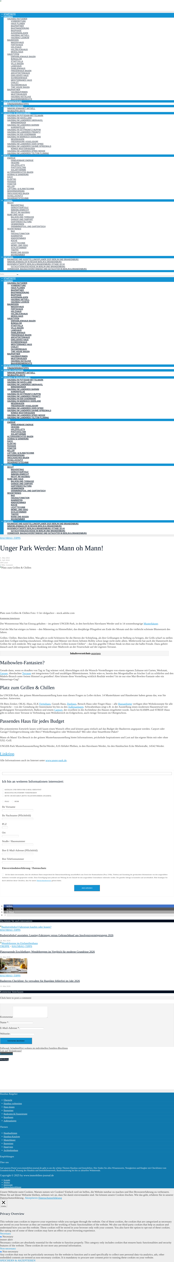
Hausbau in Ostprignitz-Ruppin (24, 130)
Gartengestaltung (21, 222)
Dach (10, 177)
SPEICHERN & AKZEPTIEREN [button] (17, 1260)
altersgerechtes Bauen (20, 172)
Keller (10, 186)
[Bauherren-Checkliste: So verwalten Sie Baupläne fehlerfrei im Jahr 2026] (13, 972)
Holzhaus (16, 47)
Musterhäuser (19, 94)
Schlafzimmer (18, 247)
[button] (8, 906)
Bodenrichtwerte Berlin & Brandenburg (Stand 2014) (36, 264)
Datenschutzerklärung (12, 1187)
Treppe (15, 250)
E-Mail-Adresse (9, 1027)
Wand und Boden (20, 252)
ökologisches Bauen (18, 193)
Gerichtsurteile (19, 207)
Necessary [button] (5, 1233)
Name (4, 1022)
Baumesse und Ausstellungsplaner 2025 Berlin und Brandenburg (43, 259)
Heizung (15, 163)
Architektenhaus (20, 73)
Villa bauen (17, 63)
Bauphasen (8, 1117)
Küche (14, 240)
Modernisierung (16, 191)
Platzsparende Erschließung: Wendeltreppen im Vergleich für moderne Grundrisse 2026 (47, 951)
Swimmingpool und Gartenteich (28, 226)
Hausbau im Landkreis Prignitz (24, 132)
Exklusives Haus (20, 75)
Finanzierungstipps (18, 104)
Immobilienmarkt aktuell (21, 108)
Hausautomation (20, 233)
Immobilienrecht (20, 210)
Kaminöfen (16, 236)
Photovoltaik (18, 167)
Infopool (8, 257)
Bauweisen (13, 40)
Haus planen (18, 23)
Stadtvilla (17, 61)
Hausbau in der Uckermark (21, 134)
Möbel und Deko (19, 245)
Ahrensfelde (18, 127)
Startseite (10, 14)
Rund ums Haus (15, 214)
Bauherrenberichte (21, 99)
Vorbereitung (18, 21)
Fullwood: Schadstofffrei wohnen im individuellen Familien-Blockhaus (34, 1048)
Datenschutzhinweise (44, 880)
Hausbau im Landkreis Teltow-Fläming (28, 153)
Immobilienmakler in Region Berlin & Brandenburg (34, 262)
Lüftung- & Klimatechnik (20, 188)
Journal (8, 200)
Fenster (11, 184)
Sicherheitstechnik (18, 198)
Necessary (7, 1236)
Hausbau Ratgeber (17, 19)
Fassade (11, 181)
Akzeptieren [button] (31, 1197)
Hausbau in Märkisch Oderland (24, 137)
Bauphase (16, 30)
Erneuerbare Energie (22, 160)
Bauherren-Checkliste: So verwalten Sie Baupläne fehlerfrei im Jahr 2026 (40, 980)
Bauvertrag (17, 205)
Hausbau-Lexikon (20, 37)
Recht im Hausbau (20, 212)
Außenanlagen (19, 33)
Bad (13, 231)
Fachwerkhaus (19, 85)
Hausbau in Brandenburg (17, 113)
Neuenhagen (17, 139)
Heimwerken (17, 224)
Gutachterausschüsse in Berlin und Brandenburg (38, 266)
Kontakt (7, 1180)
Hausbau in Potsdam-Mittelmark (25, 115)
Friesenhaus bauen (21, 71)
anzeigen (96, 653)
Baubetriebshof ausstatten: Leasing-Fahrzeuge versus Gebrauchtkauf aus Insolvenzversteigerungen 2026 (56, 935)
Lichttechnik (18, 243)
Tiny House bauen (20, 87)
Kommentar (6, 1016)
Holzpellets (18, 165)
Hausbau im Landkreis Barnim (23, 125)
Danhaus (71, 703)
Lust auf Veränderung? (11, 1050)
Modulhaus (17, 52)
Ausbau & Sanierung (18, 174)
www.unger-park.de (56, 760)
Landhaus (16, 66)
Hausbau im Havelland (19, 118)
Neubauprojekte (16, 111)
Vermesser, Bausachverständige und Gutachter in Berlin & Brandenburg (47, 269)
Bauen (7, 155)
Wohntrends (14, 229)
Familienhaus (18, 68)
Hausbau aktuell (20, 35)
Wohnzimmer (18, 255)
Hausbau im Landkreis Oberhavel (25, 120)
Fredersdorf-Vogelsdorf (24, 141)
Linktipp (7, 754)
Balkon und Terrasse (22, 217)
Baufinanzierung (20, 28)
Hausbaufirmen (19, 92)
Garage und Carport (22, 219)
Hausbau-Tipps (10, 537)
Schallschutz (15, 196)
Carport (58, 709)
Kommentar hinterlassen (10, 618)
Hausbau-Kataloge (21, 96)
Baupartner (17, 26)
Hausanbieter (125, 703)
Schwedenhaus (19, 78)
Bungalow (16, 59)
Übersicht (8, 1100)
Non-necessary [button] (8, 1248)
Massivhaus (17, 42)
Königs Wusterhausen (23, 148)
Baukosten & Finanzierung (15, 1114)
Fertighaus (17, 45)
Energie (11, 158)
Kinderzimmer (18, 238)
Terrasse (26, 673)
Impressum (8, 1185)
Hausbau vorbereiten (13, 1103)
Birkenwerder (18, 122)
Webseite (5, 1033)
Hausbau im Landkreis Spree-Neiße (26, 151)
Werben (7, 1182)
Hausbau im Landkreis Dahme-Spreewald (29, 146)
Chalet (15, 82)
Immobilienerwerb (13, 106)
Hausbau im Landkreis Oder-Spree (25, 144)
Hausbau (8, 16)
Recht (10, 203)
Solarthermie (18, 170)
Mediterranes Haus (21, 80)
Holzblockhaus (19, 49)
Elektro (11, 179)
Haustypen (13, 54)
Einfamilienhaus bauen (23, 56)
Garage (4, 673)
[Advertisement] (54, 1076)
